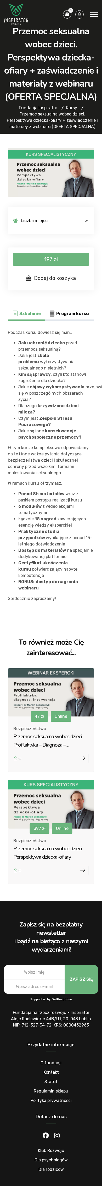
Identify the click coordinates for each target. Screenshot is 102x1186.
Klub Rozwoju (51, 1150)
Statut (51, 1081)
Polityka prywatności (51, 1100)
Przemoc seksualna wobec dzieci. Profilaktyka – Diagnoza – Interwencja (47, 745)
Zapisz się (81, 979)
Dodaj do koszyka (55, 278)
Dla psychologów (51, 1159)
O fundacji (51, 1062)
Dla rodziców (51, 1169)
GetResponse (62, 999)
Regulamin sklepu (51, 1091)
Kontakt (51, 1072)
